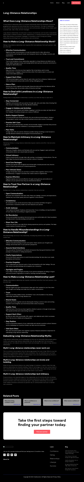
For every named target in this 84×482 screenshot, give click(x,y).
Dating (52, 455)
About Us (6, 459)
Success (53, 466)
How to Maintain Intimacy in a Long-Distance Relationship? (69, 30)
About (57, 3)
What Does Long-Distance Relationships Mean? (69, 24)
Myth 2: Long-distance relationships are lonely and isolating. (69, 41)
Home (51, 3)
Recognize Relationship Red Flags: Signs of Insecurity (71, 465)
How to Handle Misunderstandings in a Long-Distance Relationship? (69, 33)
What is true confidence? (65, 50)
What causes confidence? (65, 52)
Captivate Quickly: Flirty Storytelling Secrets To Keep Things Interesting (72, 452)
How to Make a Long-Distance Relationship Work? (69, 26)
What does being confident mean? (67, 46)
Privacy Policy (57, 477)
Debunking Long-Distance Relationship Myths (69, 37)
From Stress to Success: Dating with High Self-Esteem (72, 457)
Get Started (76, 3)
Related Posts (63, 44)
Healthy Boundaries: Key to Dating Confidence (71, 461)
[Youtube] (8, 455)
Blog (63, 3)
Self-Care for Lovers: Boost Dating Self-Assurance (71, 469)
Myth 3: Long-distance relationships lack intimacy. (69, 42)
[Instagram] (4, 455)
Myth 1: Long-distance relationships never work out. (69, 39)
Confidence (54, 451)
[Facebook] (15, 455)
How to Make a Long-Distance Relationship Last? (69, 35)
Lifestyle (53, 462)
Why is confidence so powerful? (67, 48)
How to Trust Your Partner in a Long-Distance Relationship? (69, 31)
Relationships (55, 459)
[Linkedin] (12, 455)
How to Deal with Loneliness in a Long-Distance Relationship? (69, 28)
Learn (68, 3)
